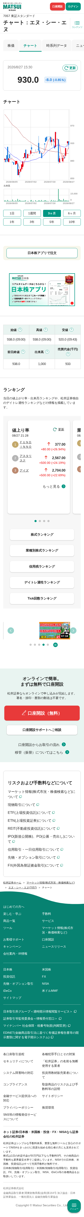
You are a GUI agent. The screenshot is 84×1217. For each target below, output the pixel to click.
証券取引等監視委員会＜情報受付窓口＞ (30, 1018)
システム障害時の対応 (18, 1072)
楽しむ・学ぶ (12, 913)
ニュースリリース (54, 946)
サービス (48, 921)
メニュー (74, 1209)
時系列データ (56, 45)
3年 (32, 222)
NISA (45, 983)
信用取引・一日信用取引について (33, 849)
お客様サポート (13, 939)
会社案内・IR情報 (15, 953)
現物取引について (21, 805)
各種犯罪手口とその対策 (58, 1054)
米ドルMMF (50, 990)
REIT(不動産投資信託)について (32, 828)
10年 (72, 222)
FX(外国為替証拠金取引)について (33, 865)
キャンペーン (12, 946)
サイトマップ (12, 997)
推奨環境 (48, 1107)
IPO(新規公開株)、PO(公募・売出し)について (41, 839)
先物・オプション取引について (32, 857)
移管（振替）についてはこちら (39, 752)
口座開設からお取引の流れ (39, 745)
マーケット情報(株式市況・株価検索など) (57, 930)
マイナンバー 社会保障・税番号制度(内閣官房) (35, 1025)
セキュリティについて (18, 1061)
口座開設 (57, 6)
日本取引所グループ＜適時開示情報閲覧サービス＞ (38, 1011)
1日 (12, 213)
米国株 (46, 969)
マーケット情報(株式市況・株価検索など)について (41, 794)
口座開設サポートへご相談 (42, 730)
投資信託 (9, 976)
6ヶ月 (72, 213)
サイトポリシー (52, 1096)
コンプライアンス (15, 1084)
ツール (7, 928)
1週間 (32, 213)
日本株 (7, 969)
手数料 (46, 913)
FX (44, 976)
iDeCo (7, 990)
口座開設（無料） (45, 713)
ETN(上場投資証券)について (29, 820)
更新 (72, 68)
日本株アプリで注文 (42, 253)
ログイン (73, 6)
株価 (11, 45)
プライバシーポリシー (18, 1107)
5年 (52, 222)
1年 (12, 222)
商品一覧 (9, 921)
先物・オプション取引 (18, 983)
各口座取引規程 (13, 1054)
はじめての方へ (13, 906)
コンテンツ (77, 27)
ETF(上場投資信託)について (29, 812)
